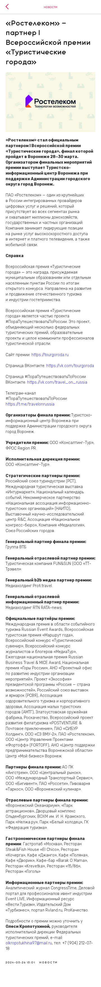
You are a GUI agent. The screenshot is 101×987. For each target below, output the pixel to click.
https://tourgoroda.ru (50, 354)
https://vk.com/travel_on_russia (57, 382)
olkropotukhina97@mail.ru (29, 943)
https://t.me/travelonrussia (30, 404)
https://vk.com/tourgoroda (70, 365)
